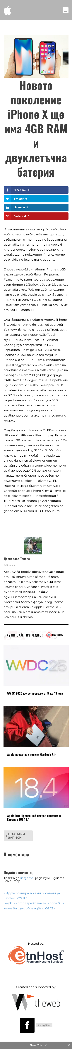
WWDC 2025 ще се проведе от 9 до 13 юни (35, 693)
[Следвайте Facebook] (27, 1025)
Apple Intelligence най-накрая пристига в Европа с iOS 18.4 (34, 817)
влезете (27, 878)
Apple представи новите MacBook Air (31, 754)
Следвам (44, 1025)
